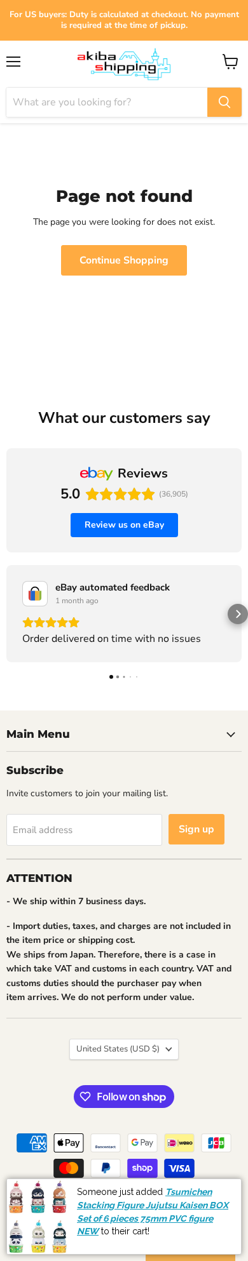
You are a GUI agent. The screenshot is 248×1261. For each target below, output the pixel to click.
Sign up (196, 829)
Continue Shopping (124, 260)
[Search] (224, 102)
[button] (10, 614)
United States (118, 1049)
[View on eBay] (35, 593)
